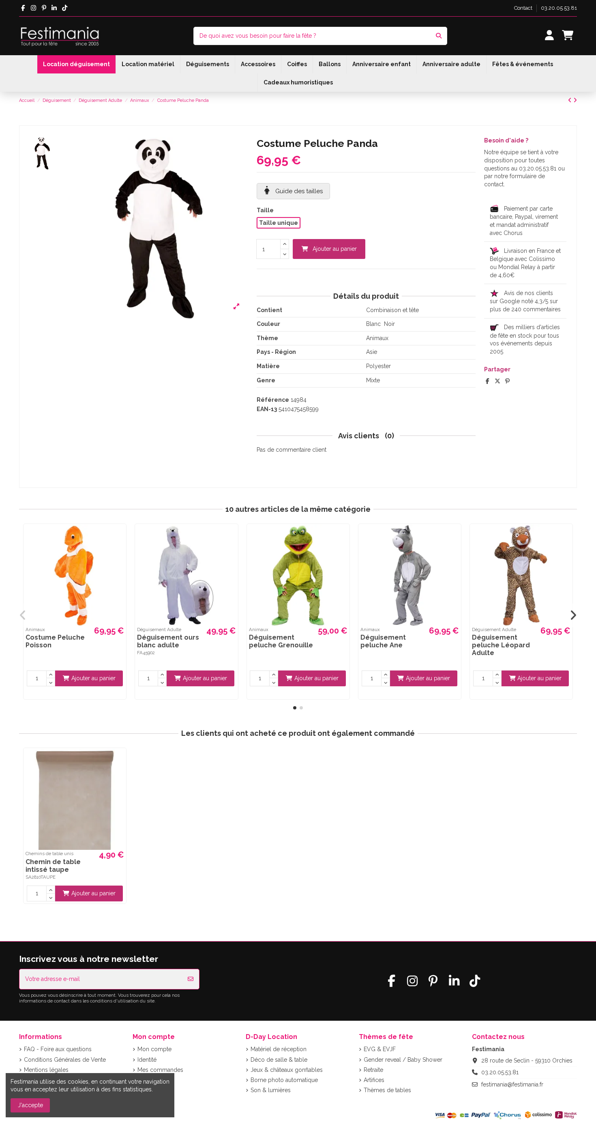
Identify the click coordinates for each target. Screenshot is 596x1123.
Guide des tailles (298, 191)
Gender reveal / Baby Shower (403, 1059)
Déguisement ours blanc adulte (168, 641)
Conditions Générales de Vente (65, 1059)
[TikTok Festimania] (65, 8)
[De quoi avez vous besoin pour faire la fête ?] (438, 36)
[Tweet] (497, 381)
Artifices (374, 1080)
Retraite (373, 1070)
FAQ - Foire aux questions (58, 1049)
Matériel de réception (279, 1049)
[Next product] (575, 100)
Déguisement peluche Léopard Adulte (501, 645)
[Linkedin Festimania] (54, 8)
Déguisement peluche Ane (383, 641)
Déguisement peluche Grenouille (281, 641)
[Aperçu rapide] (118, 536)
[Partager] (487, 381)
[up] (284, 244)
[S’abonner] (190, 979)
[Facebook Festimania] (23, 8)
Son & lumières (271, 1090)
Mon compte (154, 1049)
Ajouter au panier (335, 249)
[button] (294, 707)
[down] (284, 254)
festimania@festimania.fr (512, 1084)
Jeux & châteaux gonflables (287, 1070)
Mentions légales (46, 1070)
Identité (147, 1059)
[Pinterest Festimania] (44, 8)
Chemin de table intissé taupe (53, 865)
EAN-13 (267, 409)
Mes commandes (160, 1070)
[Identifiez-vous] (549, 35)
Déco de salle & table (279, 1059)
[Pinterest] (507, 381)
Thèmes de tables (387, 1090)
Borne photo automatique (284, 1080)
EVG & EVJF (380, 1049)
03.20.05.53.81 (559, 8)
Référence (273, 400)
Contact (524, 8)
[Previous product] (570, 100)
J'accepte (30, 1105)
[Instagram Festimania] (33, 8)
